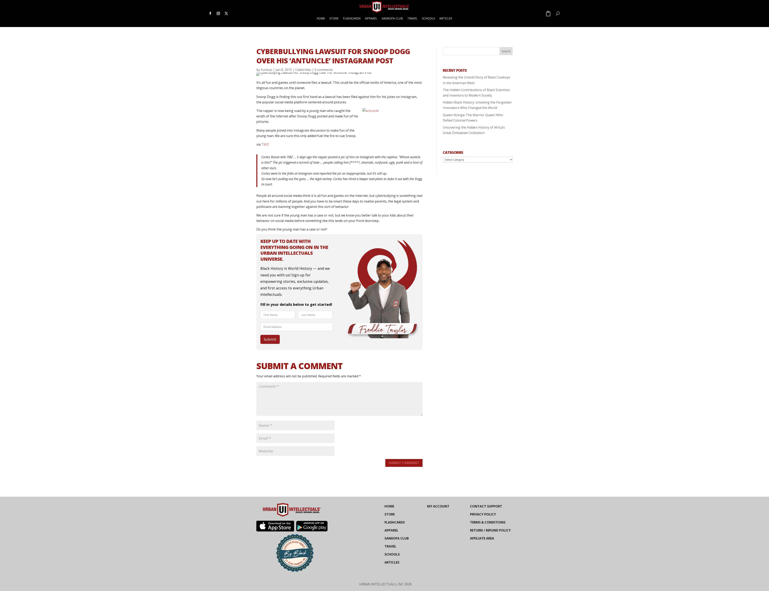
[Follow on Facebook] (210, 13)
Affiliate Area (482, 538)
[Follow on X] (226, 13)
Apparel (371, 18)
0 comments (324, 69)
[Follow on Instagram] (218, 13)
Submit (270, 339)
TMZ (265, 144)
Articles (445, 18)
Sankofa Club (392, 18)
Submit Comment (404, 463)
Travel (412, 18)
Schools (428, 18)
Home (321, 18)
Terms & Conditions (487, 522)
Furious (266, 69)
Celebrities (303, 69)
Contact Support (486, 506)
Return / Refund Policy (490, 530)
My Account (438, 506)
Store (333, 18)
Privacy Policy (483, 514)
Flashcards (352, 18)
